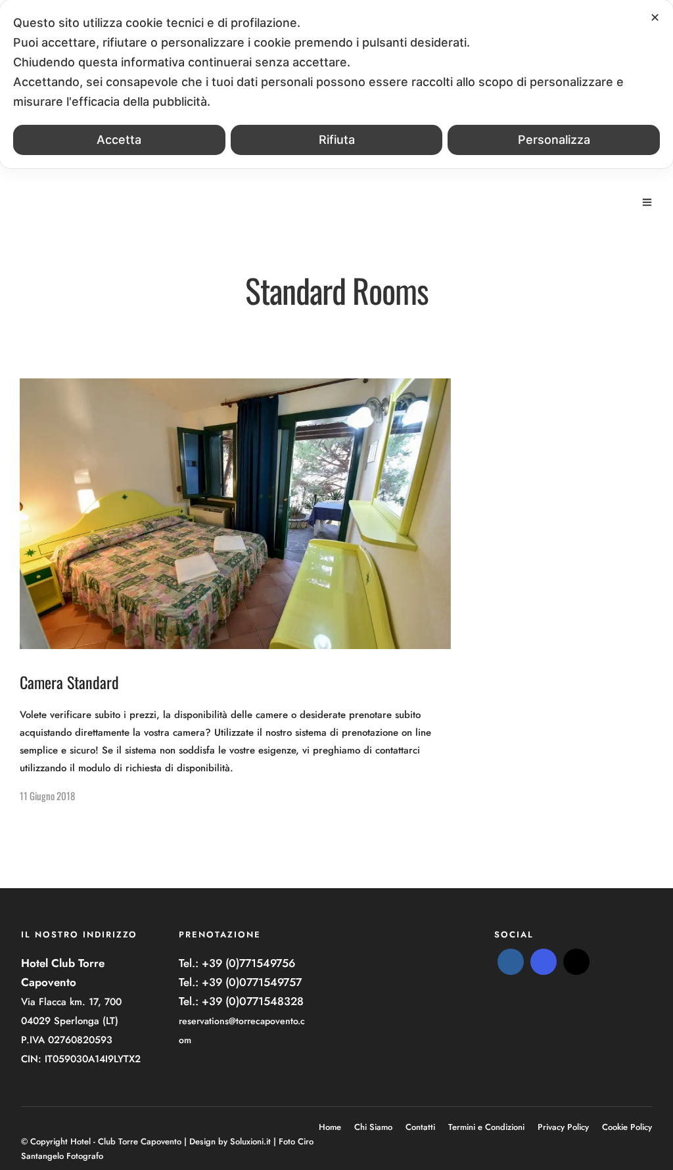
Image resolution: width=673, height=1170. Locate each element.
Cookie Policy (627, 1127)
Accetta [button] (119, 139)
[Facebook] (511, 962)
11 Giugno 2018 (47, 795)
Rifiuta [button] (337, 139)
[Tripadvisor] (576, 962)
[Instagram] (543, 962)
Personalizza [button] (554, 139)
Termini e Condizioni (486, 1127)
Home (330, 1127)
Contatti (420, 1127)
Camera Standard (69, 682)
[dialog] (336, 84)
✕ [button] (655, 17)
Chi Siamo (373, 1127)
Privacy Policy (563, 1127)
